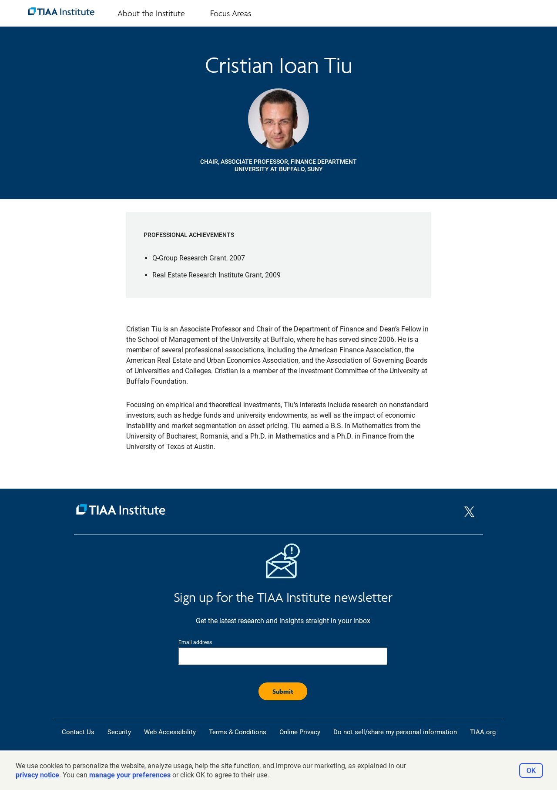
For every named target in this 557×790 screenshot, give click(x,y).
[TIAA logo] (61, 11)
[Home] (269, 511)
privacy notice (37, 775)
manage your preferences (130, 775)
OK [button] (531, 770)
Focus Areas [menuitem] (230, 13)
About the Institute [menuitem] (151, 13)
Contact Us (78, 732)
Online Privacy (299, 732)
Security (119, 732)
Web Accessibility (170, 732)
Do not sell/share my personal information (395, 732)
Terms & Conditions (237, 732)
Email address (195, 642)
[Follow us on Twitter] (469, 519)
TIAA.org (483, 732)
